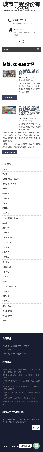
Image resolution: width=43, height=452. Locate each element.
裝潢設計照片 (7, 316)
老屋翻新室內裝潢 (9, 286)
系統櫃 (4, 281)
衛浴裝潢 (5, 301)
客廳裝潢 (5, 213)
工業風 (4, 223)
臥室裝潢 (5, 296)
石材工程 (5, 272)
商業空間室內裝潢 (9, 184)
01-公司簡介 (7, 164)
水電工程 (5, 257)
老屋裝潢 (5, 291)
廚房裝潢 (5, 228)
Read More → (10, 97)
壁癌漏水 (5, 193)
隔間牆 (4, 321)
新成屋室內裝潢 (8, 237)
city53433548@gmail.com (23, 23)
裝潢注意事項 (7, 306)
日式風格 (5, 247)
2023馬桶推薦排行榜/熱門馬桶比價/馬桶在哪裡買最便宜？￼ (29, 72)
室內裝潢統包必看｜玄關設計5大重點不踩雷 (18, 398)
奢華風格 (5, 208)
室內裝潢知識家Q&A (26, 80)
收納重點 (5, 233)
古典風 (4, 174)
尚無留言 (33, 78)
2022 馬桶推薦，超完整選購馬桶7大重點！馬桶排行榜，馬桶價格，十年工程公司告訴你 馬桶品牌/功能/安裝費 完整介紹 (29, 111)
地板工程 (5, 189)
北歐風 (4, 169)
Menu (6, 49)
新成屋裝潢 (6, 242)
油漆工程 (5, 262)
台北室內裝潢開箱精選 (10, 179)
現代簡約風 (6, 267)
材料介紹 (5, 252)
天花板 (4, 203)
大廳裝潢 (5, 198)
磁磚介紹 (5, 277)
